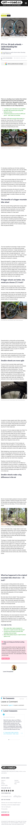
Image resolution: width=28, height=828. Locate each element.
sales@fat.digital (16, 804)
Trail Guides (17, 782)
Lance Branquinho (8, 671)
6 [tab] (14, 739)
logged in (10, 705)
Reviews (3, 783)
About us (3, 780)
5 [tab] (13, 739)
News (2, 782)
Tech (9, 15)
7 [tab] (15, 739)
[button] (26, 3)
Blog (15, 783)
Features (16, 780)
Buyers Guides (4, 785)
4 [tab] (12, 739)
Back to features (6, 13)
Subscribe (6, 658)
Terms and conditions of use (18, 824)
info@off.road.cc (17, 802)
